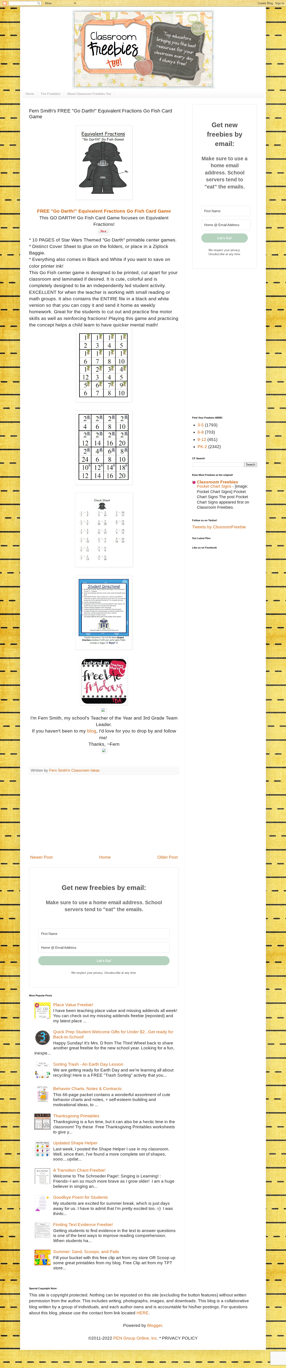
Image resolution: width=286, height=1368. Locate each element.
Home (29, 93)
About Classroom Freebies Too (89, 93)
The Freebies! (51, 93)
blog (91, 730)
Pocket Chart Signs (214, 486)
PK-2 (202, 446)
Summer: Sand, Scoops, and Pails (86, 1251)
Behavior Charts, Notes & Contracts (87, 1088)
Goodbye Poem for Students (80, 1197)
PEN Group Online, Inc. (135, 1338)
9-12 (202, 439)
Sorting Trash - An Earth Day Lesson (88, 1064)
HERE (143, 1313)
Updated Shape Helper (75, 1143)
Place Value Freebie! (73, 1004)
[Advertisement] (104, 814)
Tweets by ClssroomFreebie (219, 527)
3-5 (201, 425)
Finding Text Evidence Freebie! (83, 1224)
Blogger (154, 1325)
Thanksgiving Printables (76, 1116)
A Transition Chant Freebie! (79, 1170)
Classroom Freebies (217, 482)
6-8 (201, 432)
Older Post (167, 857)
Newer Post (41, 857)
